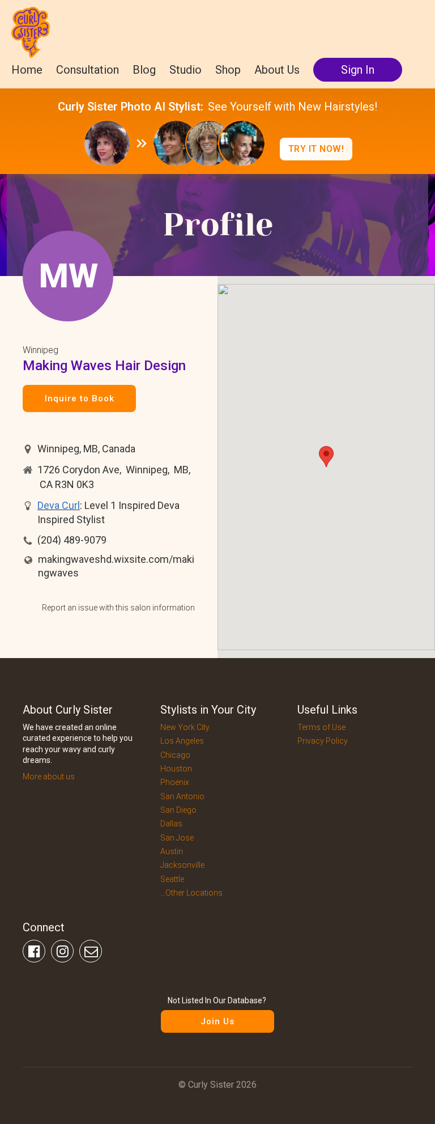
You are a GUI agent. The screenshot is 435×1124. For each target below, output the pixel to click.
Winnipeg (40, 350)
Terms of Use (321, 727)
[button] (326, 457)
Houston (176, 768)
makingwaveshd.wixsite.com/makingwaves (116, 566)
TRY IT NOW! (316, 148)
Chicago (175, 755)
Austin (171, 851)
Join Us (217, 1021)
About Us (277, 70)
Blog (144, 70)
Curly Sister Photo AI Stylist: (130, 106)
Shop (228, 70)
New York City (185, 727)
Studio (185, 70)
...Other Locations (191, 892)
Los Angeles (182, 740)
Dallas (171, 823)
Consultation (87, 70)
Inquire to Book (79, 398)
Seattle (172, 879)
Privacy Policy (322, 740)
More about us (49, 776)
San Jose (177, 837)
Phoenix (174, 782)
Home (26, 70)
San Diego (178, 810)
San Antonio (182, 796)
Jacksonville (182, 864)
